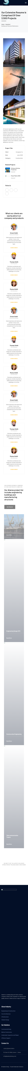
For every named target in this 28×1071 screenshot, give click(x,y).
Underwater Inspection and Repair (10, 1035)
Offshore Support (5, 1038)
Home (2, 24)
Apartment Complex (12, 528)
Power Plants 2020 (15, 175)
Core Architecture (5, 1014)
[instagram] (12, 1002)
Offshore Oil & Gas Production (15, 169)
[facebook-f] (5, 1002)
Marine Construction (6, 1032)
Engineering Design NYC (13, 631)
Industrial (8, 24)
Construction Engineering (13, 734)
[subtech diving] (6, 2)
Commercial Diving (6, 1029)
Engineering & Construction (8, 1011)
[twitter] (2, 1002)
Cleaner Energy (5, 1019)
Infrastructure (5, 1017)
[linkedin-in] (9, 1002)
